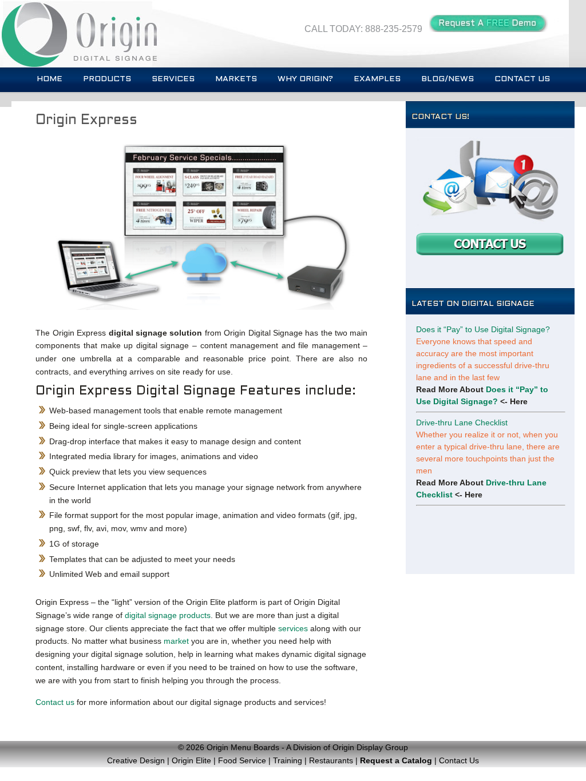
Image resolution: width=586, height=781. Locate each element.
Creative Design (136, 760)
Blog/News (447, 79)
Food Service (242, 760)
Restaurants (331, 760)
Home (49, 79)
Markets (236, 79)
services (293, 628)
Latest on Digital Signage (472, 304)
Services (173, 79)
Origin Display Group (370, 747)
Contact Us (522, 79)
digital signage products (168, 615)
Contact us (54, 702)
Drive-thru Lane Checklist (462, 422)
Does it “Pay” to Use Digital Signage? (483, 329)
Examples (377, 79)
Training (287, 760)
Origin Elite (191, 760)
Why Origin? (305, 79)
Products (107, 79)
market (176, 640)
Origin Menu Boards (243, 747)
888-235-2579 (393, 29)
